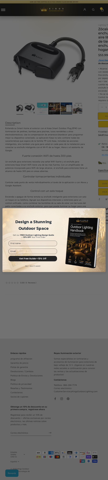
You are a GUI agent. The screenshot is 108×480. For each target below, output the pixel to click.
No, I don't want (32, 266)
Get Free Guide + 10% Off (32, 258)
